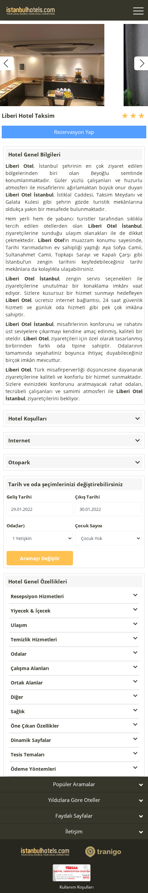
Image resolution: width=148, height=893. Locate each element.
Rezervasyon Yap (74, 131)
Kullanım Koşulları (77, 887)
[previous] (7, 63)
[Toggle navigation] (138, 11)
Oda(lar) (15, 526)
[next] (141, 63)
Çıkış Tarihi (87, 497)
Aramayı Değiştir (40, 558)
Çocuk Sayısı (88, 526)
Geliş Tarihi (19, 497)
